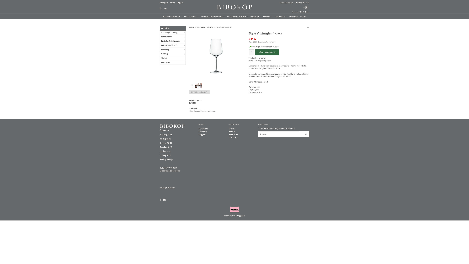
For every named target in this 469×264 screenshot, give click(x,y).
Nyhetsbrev (233, 134)
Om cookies (233, 137)
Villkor (172, 3)
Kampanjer (293, 16)
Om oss (232, 128)
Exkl (308, 12)
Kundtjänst (164, 3)
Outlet (303, 16)
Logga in (180, 3)
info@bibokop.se (173, 171)
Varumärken (280, 16)
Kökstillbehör (190, 16)
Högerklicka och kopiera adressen (202, 111)
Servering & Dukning (171, 16)
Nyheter (232, 131)
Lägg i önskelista (199, 92)
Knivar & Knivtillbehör (236, 16)
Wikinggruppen (240, 216)
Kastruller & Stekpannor (212, 16)
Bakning (266, 16)
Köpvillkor (203, 131)
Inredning (254, 16)
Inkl (303, 12)
